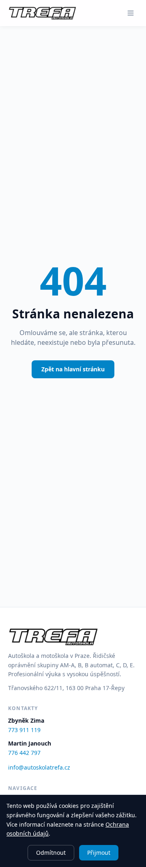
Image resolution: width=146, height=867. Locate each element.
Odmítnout (51, 852)
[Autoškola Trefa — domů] (42, 13)
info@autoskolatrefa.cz (39, 767)
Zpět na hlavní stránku (73, 369)
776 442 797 (24, 753)
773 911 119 (24, 730)
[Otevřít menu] (130, 13)
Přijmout (98, 852)
